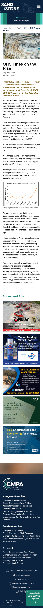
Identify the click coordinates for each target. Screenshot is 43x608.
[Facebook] (21, 591)
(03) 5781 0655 (23, 579)
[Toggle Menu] (38, 6)
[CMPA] (13, 484)
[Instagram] (17, 591)
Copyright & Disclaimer (13, 600)
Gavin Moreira (10, 76)
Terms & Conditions (9, 603)
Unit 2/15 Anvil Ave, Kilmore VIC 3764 (23, 571)
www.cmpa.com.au (23, 575)
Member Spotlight (21, 20)
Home (5, 28)
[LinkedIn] (25, 591)
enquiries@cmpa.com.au (23, 587)
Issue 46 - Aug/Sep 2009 (18, 28)
